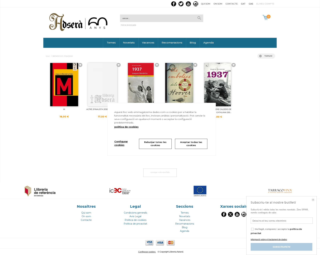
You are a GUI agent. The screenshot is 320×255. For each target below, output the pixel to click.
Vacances (148, 42)
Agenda (208, 42)
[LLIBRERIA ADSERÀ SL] (79, 30)
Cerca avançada (128, 25)
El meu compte (265, 3)
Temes (111, 42)
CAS (251, 3)
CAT (243, 3)
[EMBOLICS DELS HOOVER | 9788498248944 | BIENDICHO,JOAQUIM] (179, 84)
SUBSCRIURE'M (281, 247)
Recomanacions (172, 42)
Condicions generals (135, 212)
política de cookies (126, 126)
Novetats (129, 42)
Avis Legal (135, 216)
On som (218, 3)
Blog (193, 42)
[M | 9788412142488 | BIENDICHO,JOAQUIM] (64, 84)
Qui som (205, 3)
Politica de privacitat (135, 223)
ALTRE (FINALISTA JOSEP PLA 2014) (102, 109)
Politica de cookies (135, 220)
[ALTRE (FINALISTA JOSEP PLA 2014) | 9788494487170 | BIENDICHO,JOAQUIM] (102, 84)
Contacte (232, 3)
